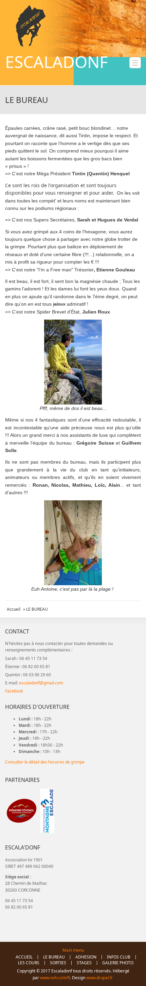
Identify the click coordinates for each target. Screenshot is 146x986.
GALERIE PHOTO (117, 963)
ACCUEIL (24, 957)
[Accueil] (30, 26)
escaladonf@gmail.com (41, 683)
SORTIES (58, 963)
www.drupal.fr (100, 978)
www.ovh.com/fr (55, 978)
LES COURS (28, 963)
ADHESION (85, 957)
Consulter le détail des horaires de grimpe (45, 762)
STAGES (84, 963)
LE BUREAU (54, 957)
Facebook (14, 691)
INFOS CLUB (118, 957)
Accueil (13, 609)
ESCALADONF (56, 62)
